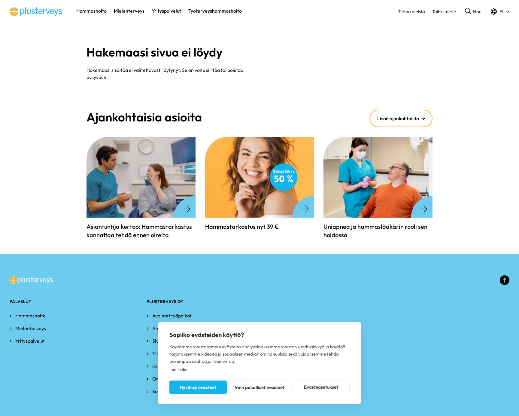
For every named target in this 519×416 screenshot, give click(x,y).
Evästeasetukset (321, 387)
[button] (473, 12)
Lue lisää (178, 369)
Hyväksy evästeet (198, 387)
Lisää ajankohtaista (398, 118)
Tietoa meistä (411, 11)
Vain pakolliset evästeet (259, 387)
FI (501, 11)
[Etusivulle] (36, 11)
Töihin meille (444, 11)
